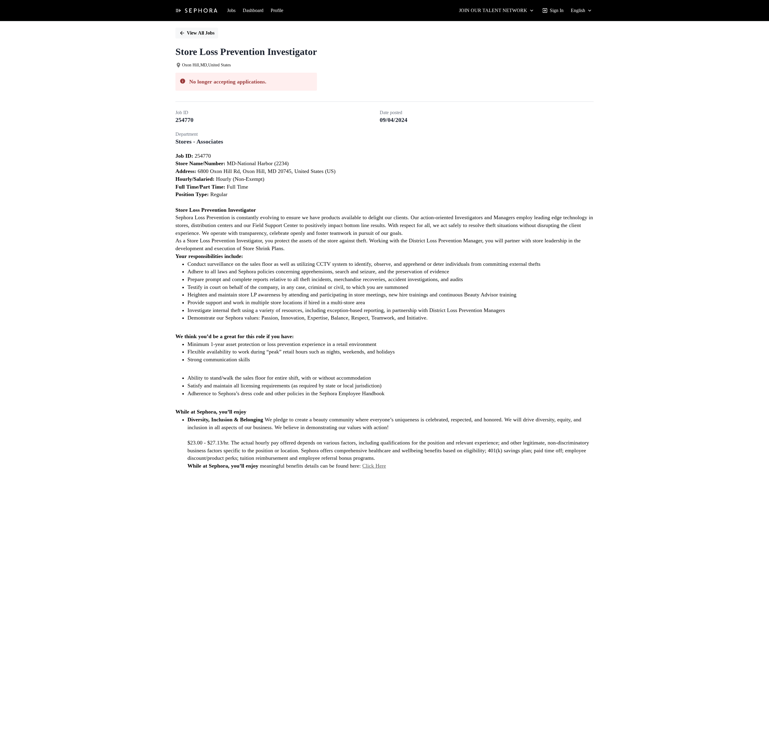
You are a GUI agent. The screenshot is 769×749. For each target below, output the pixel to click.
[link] (201, 10)
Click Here (374, 466)
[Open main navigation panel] (178, 10)
